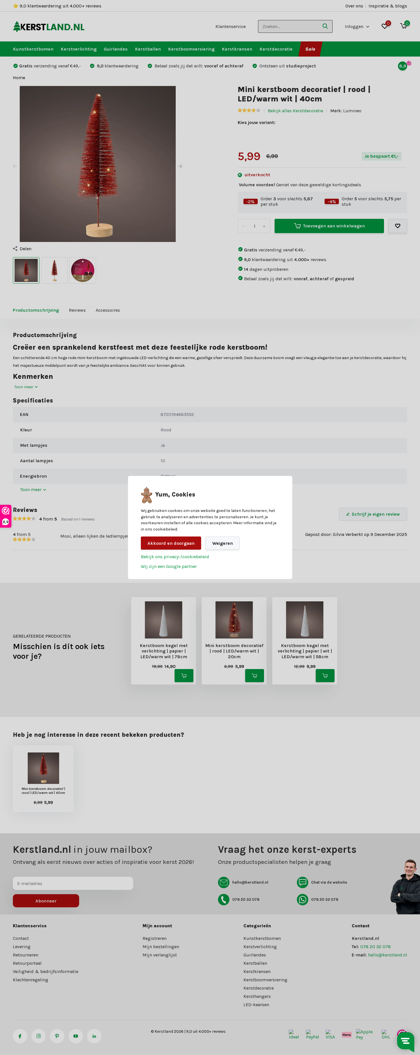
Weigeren (222, 543)
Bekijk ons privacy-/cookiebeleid (175, 556)
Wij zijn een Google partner (169, 566)
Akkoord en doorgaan (171, 543)
